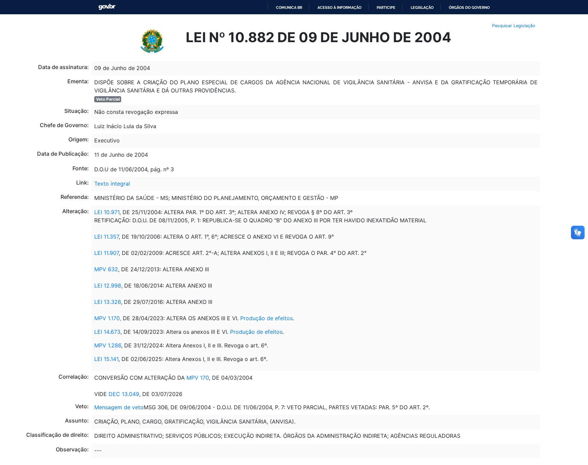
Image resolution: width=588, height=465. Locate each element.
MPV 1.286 (107, 345)
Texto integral (112, 183)
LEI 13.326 (107, 301)
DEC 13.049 (124, 394)
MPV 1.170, (107, 318)
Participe (386, 7)
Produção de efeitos (266, 318)
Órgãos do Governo (469, 7)
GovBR (106, 7)
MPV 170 (197, 377)
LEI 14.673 (107, 331)
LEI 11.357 (106, 236)
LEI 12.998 (107, 285)
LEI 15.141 (106, 359)
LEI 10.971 (106, 212)
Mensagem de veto (119, 407)
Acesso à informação (339, 7)
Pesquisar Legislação (513, 25)
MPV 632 (106, 269)
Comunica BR (289, 7)
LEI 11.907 (106, 252)
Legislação (422, 7)
